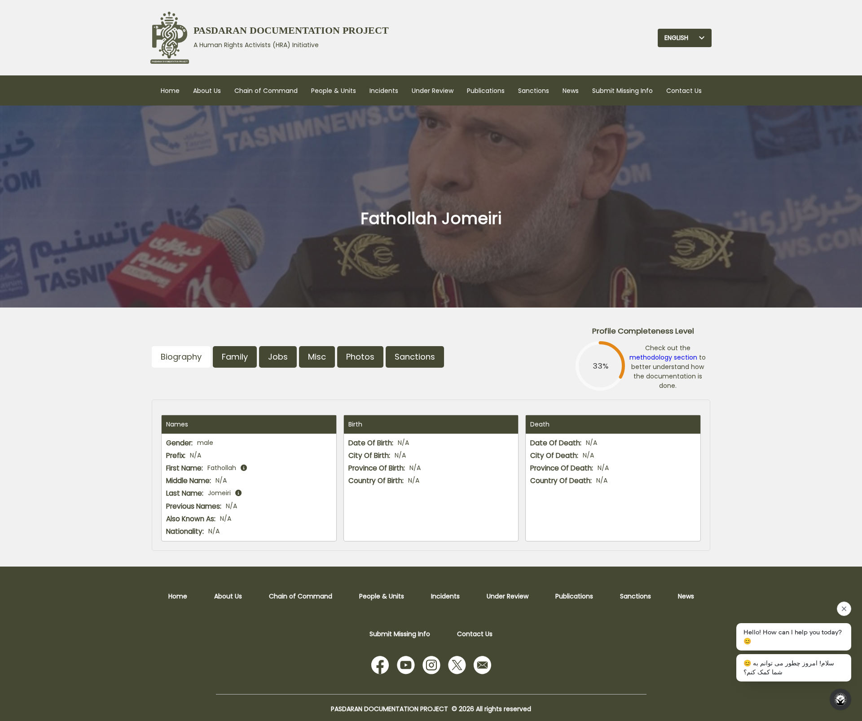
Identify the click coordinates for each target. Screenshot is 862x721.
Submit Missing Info (622, 90)
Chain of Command (266, 90)
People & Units (333, 90)
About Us (207, 90)
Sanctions (533, 90)
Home (170, 90)
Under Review (432, 90)
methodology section (663, 357)
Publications (486, 90)
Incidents (383, 90)
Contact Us (684, 90)
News (571, 90)
